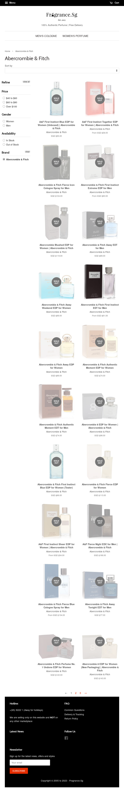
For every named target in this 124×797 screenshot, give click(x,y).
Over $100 (11, 106)
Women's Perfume (75, 36)
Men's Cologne (46, 36)
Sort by (8, 65)
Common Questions (74, 710)
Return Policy (71, 718)
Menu (12, 2)
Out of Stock (12, 144)
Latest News (17, 731)
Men (8, 125)
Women (9, 121)
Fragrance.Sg (76, 780)
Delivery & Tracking (74, 714)
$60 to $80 (11, 102)
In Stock (9, 140)
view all (26, 81)
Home (7, 51)
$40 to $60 (11, 98)
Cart (116, 2)
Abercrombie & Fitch (17, 159)
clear (27, 151)
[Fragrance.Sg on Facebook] (66, 738)
